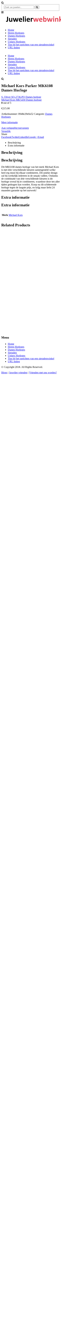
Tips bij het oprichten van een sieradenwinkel (31, 44)
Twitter (15, 137)
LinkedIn (23, 137)
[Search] (37, 7)
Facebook (6, 137)
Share (4, 134)
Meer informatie (9, 122)
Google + (33, 137)
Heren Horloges (16, 32)
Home (11, 30)
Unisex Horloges (16, 41)
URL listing (14, 47)
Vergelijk (6, 131)
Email (41, 137)
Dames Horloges (16, 35)
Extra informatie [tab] (16, 145)
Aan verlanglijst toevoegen (15, 128)
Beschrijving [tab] (14, 142)
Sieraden (12, 38)
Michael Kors (16, 215)
